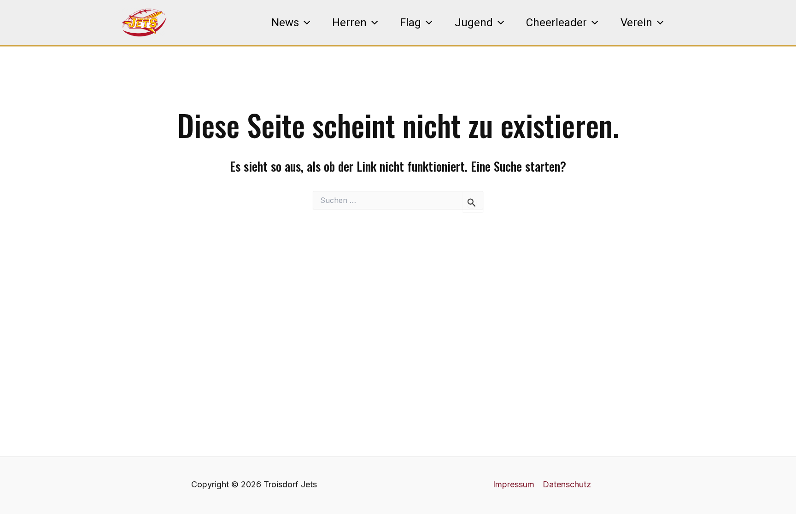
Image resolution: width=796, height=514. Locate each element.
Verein (636, 22)
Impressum (513, 484)
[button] (304, 22)
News (285, 22)
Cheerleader (556, 22)
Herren (349, 22)
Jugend (474, 22)
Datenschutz (567, 484)
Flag (410, 22)
